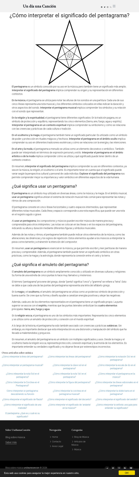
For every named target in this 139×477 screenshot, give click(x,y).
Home (55, 437)
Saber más (11, 442)
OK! (127, 472)
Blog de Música (81, 437)
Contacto (56, 441)
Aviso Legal (57, 446)
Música (77, 449)
